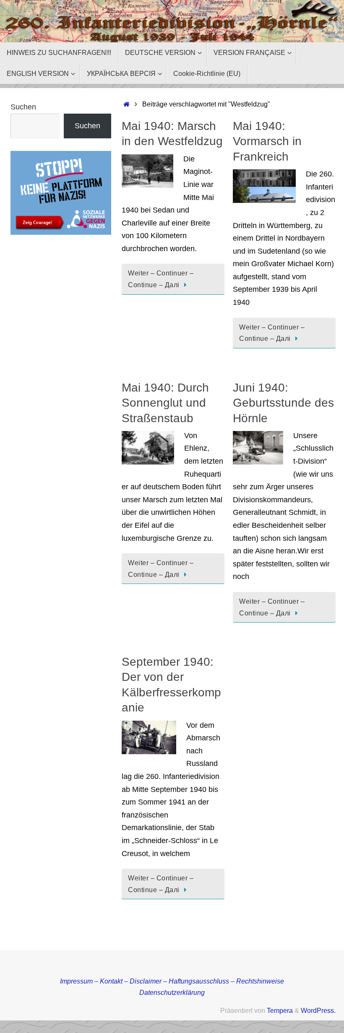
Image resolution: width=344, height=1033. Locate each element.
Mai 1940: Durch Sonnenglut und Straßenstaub (165, 403)
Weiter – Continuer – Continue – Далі (160, 278)
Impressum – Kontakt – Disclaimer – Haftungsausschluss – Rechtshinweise (172, 981)
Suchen (23, 107)
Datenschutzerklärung (172, 992)
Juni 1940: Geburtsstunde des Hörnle (283, 403)
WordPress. (318, 1010)
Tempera (280, 1010)
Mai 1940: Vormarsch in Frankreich (267, 141)
